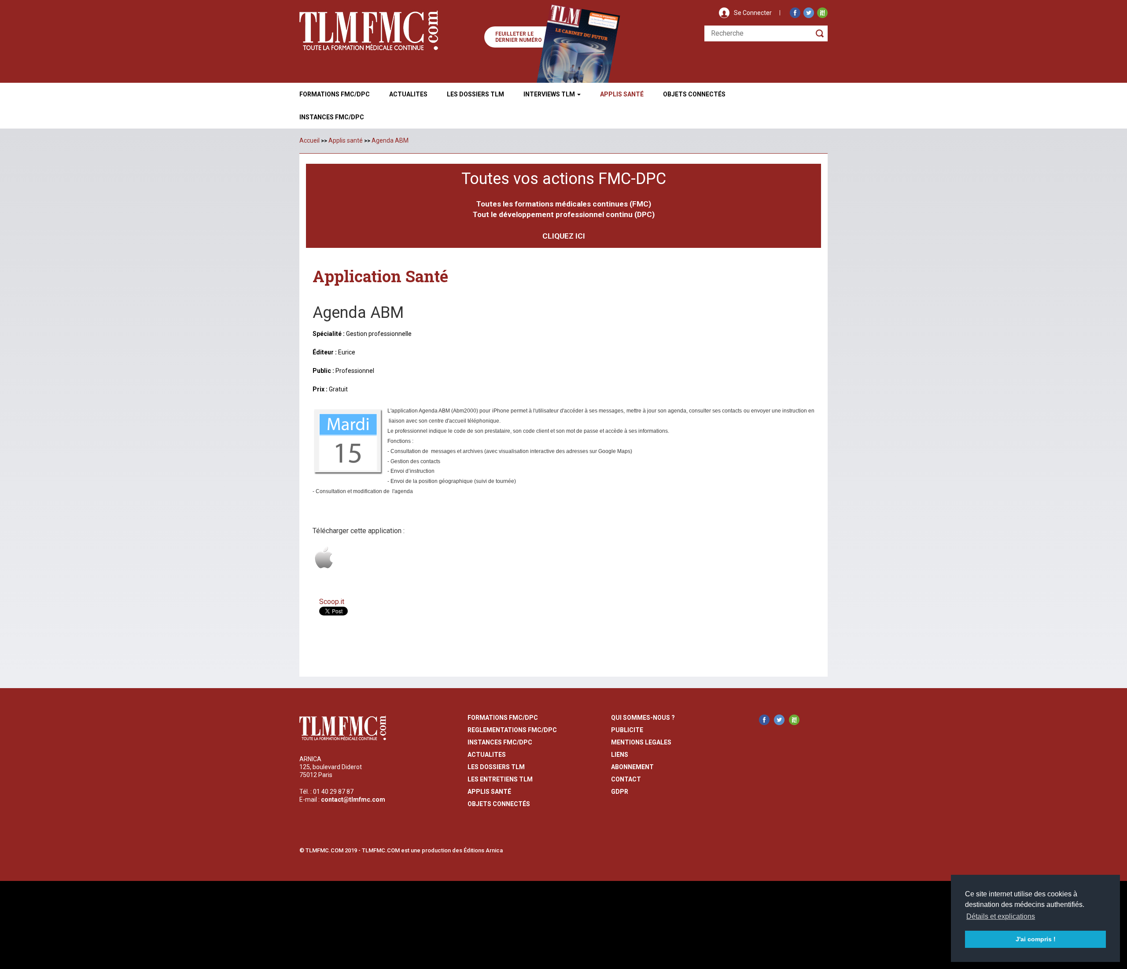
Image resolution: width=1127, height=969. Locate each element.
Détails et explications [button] (1000, 916)
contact (626, 779)
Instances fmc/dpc (331, 117)
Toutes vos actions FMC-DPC (563, 178)
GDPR (619, 791)
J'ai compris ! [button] (1036, 939)
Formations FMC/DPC (334, 94)
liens (619, 754)
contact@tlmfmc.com (353, 799)
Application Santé (380, 276)
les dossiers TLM (496, 766)
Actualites (408, 94)
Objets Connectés (499, 803)
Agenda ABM (390, 140)
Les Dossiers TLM (475, 94)
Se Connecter (753, 12)
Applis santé (345, 140)
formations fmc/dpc (503, 717)
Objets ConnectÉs (694, 94)
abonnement (632, 766)
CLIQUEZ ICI (563, 236)
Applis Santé (622, 94)
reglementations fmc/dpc (512, 729)
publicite (627, 729)
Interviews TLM (549, 94)
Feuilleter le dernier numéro (518, 37)
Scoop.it (331, 601)
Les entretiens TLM (500, 779)
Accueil (309, 140)
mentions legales (641, 742)
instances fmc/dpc (500, 742)
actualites (487, 754)
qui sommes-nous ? (643, 717)
